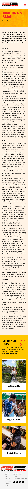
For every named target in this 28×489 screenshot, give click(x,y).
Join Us (7, 483)
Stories (7, 478)
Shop (6, 486)
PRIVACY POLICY (17, 474)
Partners (8, 481)
